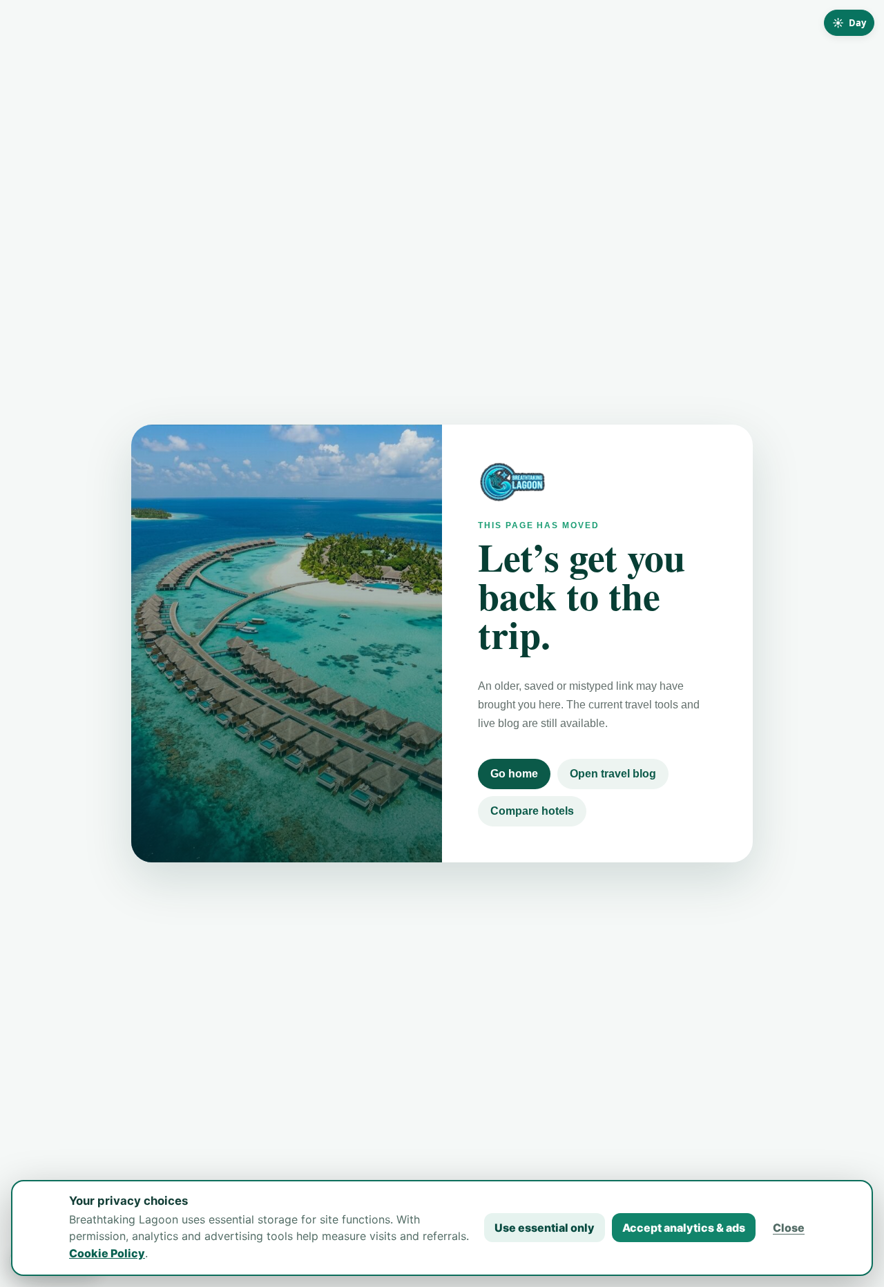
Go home (514, 774)
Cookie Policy (107, 1253)
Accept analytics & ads (683, 1228)
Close (789, 1228)
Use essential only (544, 1228)
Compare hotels (532, 811)
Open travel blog (613, 774)
